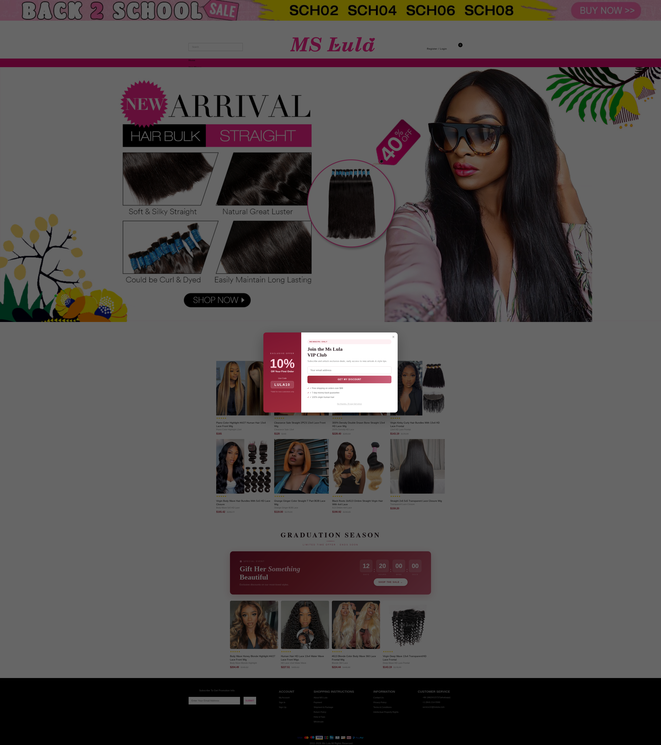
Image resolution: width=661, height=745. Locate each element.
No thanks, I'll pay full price (349, 404)
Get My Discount (349, 379)
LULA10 (282, 385)
